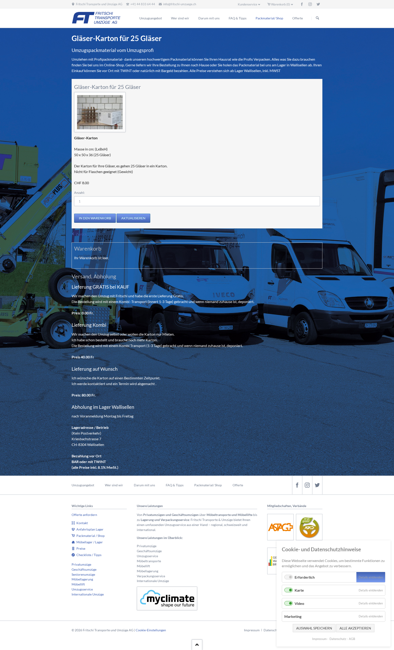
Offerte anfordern (84, 515)
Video (299, 603)
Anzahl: (79, 192)
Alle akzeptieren (355, 628)
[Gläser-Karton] (100, 112)
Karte (299, 590)
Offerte (238, 485)
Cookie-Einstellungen (151, 630)
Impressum (252, 630)
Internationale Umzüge (88, 594)
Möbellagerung (82, 579)
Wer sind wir (114, 485)
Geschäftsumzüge (84, 569)
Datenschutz (272, 630)
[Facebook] (302, 4)
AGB (352, 639)
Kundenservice (247, 4)
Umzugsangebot (83, 485)
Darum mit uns (144, 485)
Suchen (317, 18)
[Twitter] (318, 4)
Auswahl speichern (314, 628)
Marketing (292, 616)
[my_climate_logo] (167, 598)
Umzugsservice (82, 589)
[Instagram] (310, 4)
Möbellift (78, 584)
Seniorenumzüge (83, 574)
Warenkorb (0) (280, 4)
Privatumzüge (81, 564)
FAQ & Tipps (175, 485)
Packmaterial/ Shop (208, 485)
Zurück (81, 234)
